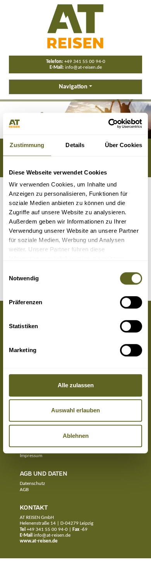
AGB (24, 489)
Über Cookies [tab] (123, 145)
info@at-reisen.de (83, 67)
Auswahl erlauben (75, 410)
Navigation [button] (73, 87)
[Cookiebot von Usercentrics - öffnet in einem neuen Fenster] (108, 124)
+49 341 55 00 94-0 (84, 61)
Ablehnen (76, 435)
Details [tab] (74, 145)
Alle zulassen (76, 385)
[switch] (131, 302)
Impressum (31, 455)
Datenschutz (32, 483)
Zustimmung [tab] (27, 145)
